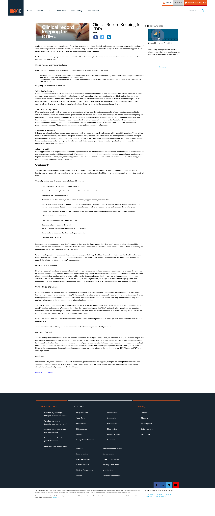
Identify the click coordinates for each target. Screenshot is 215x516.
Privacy (150, 494)
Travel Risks (61, 11)
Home (29, 11)
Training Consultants (111, 465)
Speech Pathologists (111, 459)
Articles (40, 11)
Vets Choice (145, 434)
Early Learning (82, 454)
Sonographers (108, 454)
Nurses (79, 476)
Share (95, 32)
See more (162, 67)
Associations (81, 424)
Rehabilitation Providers (112, 448)
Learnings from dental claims (55, 446)
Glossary (144, 418)
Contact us (145, 413)
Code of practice (160, 496)
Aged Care (80, 418)
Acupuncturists (82, 413)
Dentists (79, 434)
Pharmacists (112, 429)
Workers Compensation (112, 476)
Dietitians (79, 448)
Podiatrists (111, 440)
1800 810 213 (56, 497)
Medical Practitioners (84, 470)
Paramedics (112, 424)
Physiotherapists (113, 434)
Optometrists (112, 413)
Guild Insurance (93, 11)
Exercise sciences (83, 459)
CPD (49, 11)
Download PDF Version (44, 372)
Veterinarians (108, 470)
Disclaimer (159, 494)
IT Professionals (82, 465)
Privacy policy (146, 424)
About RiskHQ (76, 11)
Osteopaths (111, 418)
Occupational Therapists (85, 440)
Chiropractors (81, 429)
